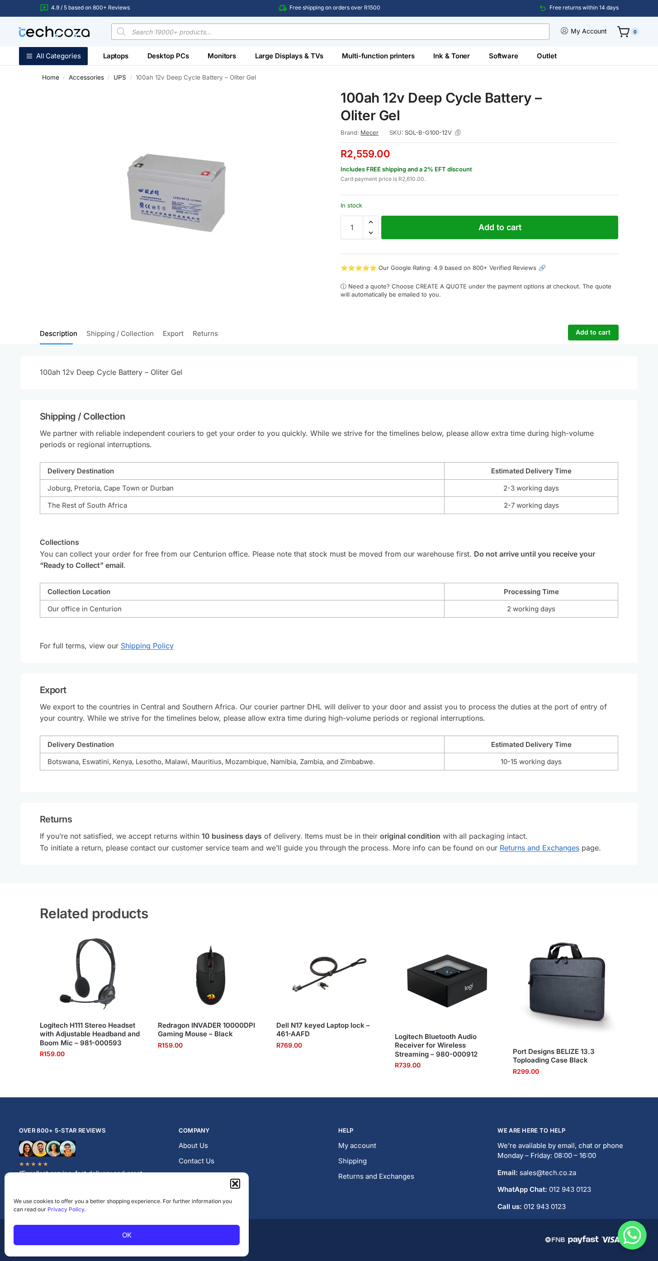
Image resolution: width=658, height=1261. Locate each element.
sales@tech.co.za (548, 1172)
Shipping (352, 1161)
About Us (193, 1145)
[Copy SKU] (457, 132)
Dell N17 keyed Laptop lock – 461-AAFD (323, 1030)
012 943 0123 (570, 1189)
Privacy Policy (65, 1209)
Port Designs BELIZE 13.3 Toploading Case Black (554, 1056)
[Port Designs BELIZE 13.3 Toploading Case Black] (565, 987)
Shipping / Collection (120, 333)
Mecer (369, 132)
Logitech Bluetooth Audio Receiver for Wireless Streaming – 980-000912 (436, 1045)
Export (173, 333)
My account (357, 1145)
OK (127, 1235)
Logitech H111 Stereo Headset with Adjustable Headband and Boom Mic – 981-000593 (90, 1034)
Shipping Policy (147, 645)
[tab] (61, 333)
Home (50, 77)
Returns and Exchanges (539, 847)
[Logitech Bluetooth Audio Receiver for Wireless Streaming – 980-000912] (447, 980)
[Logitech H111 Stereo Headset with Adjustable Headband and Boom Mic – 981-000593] (92, 974)
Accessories (86, 77)
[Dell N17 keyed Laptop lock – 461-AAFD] (328, 974)
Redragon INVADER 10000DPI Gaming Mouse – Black (206, 1030)
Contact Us (196, 1161)
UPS (120, 77)
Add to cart (499, 227)
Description (58, 333)
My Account (589, 31)
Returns (205, 333)
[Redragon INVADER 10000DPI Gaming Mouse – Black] (210, 974)
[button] (235, 1183)
